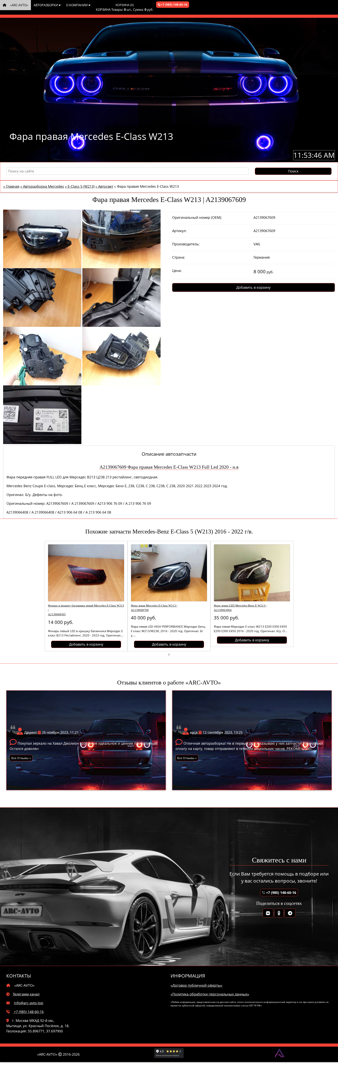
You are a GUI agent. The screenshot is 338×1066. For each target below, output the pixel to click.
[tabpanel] (86, 596)
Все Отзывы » (21, 758)
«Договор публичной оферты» (196, 985)
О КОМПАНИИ (77, 5)
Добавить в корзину (253, 287)
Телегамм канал (26, 994)
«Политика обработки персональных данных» (210, 994)
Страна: (178, 257)
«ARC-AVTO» (18, 5)
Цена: (177, 270)
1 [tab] (169, 654)
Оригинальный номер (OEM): (197, 217)
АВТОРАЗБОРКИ (46, 5)
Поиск (293, 171)
